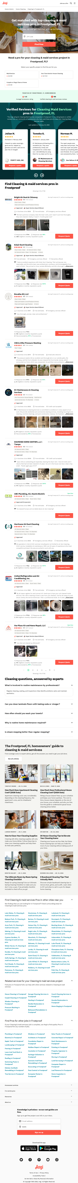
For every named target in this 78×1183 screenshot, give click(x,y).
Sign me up (39, 1132)
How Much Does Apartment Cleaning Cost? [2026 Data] (21, 791)
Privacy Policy (44, 1173)
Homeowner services (11, 1085)
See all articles (13, 759)
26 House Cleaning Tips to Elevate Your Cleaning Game (55, 837)
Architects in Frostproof (37, 1038)
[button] (19, 225)
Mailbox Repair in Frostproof (38, 1047)
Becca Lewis (44, 786)
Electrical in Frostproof (13, 1038)
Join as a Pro (64, 3)
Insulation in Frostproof (37, 1051)
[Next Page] (54, 670)
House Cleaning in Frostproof (15, 994)
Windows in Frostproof (36, 1034)
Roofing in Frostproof (13, 1058)
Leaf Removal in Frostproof (61, 1070)
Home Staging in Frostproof (61, 1006)
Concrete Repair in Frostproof (62, 1038)
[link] (7, 160)
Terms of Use (33, 1173)
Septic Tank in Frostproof (14, 1041)
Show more (69, 266)
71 (49, 670)
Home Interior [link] (9, 9)
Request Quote (64, 236)
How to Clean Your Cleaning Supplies (21, 836)
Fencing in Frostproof (13, 1048)
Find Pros (39, 44)
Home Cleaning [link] (20, 9)
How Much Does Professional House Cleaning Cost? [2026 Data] (56, 791)
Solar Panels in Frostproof (61, 1034)
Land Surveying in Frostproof (62, 1061)
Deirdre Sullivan (46, 873)
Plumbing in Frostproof (13, 1034)
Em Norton (44, 832)
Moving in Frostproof (59, 1057)
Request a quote (15, 165)
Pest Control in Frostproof (37, 1070)
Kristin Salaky (10, 873)
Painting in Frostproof (59, 1047)
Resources (8, 1097)
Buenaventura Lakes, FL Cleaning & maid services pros (60, 964)
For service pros (10, 1091)
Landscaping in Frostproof (14, 1045)
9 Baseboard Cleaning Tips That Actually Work (54, 878)
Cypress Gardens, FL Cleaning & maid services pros (14, 939)
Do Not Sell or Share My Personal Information (39, 1179)
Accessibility (39, 1176)
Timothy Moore (10, 786)
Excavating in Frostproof (37, 1067)
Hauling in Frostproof (36, 1000)
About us (8, 1102)
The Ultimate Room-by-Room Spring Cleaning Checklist (21, 878)
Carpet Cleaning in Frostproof (16, 998)
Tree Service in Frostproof (14, 1074)
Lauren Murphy (10, 832)
